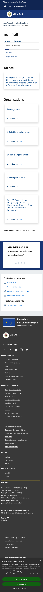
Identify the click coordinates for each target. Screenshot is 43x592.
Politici (7, 373)
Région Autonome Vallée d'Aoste (14, 2)
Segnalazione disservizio (13, 541)
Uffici (6, 366)
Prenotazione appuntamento (15, 537)
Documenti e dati (11, 379)
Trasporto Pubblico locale (13, 416)
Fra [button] (10, 6)
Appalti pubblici (10, 403)
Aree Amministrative (12, 363)
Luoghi (7, 473)
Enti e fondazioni (11, 369)
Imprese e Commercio (12, 400)
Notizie (7, 457)
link (3, 575)
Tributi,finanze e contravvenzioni (16, 433)
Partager (7, 41)
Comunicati (9, 460)
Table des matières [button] (13, 46)
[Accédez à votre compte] (5, 6)
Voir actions (18, 41)
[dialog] (21, 575)
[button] (21, 589)
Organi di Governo (11, 359)
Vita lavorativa (10, 396)
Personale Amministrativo (14, 376)
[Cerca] (38, 14)
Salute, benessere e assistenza (16, 440)
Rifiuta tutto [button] (21, 584)
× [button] (40, 560)
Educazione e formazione (13, 426)
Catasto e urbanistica (12, 406)
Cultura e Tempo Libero (13, 393)
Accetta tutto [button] (21, 579)
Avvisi (7, 463)
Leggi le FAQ (9, 544)
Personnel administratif (11, 25)
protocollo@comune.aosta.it (11, 503)
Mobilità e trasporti (11, 413)
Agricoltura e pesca (11, 446)
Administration (21, 23)
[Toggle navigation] (4, 14)
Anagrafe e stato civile (13, 390)
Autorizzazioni (10, 443)
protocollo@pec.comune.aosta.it (17, 498)
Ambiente (8, 436)
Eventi (7, 476)
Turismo (7, 410)
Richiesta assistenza (12, 547)
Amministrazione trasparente (15, 557)
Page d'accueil (8, 23)
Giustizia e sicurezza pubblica (15, 430)
